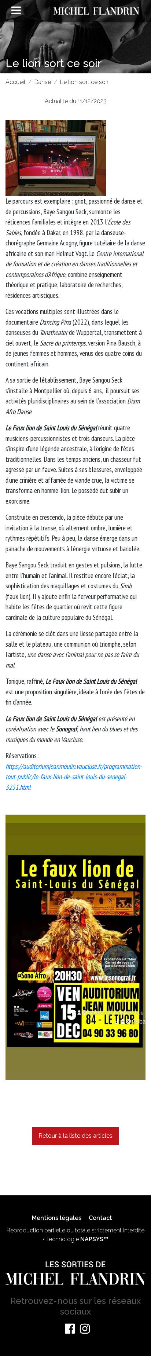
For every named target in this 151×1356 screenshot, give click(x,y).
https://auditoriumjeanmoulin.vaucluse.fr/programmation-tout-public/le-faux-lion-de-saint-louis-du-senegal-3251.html (73, 777)
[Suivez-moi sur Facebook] (70, 1328)
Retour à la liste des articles (75, 1135)
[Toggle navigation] (16, 10)
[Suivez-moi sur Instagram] (85, 1328)
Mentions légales (56, 1217)
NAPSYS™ (94, 1239)
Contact (100, 1217)
